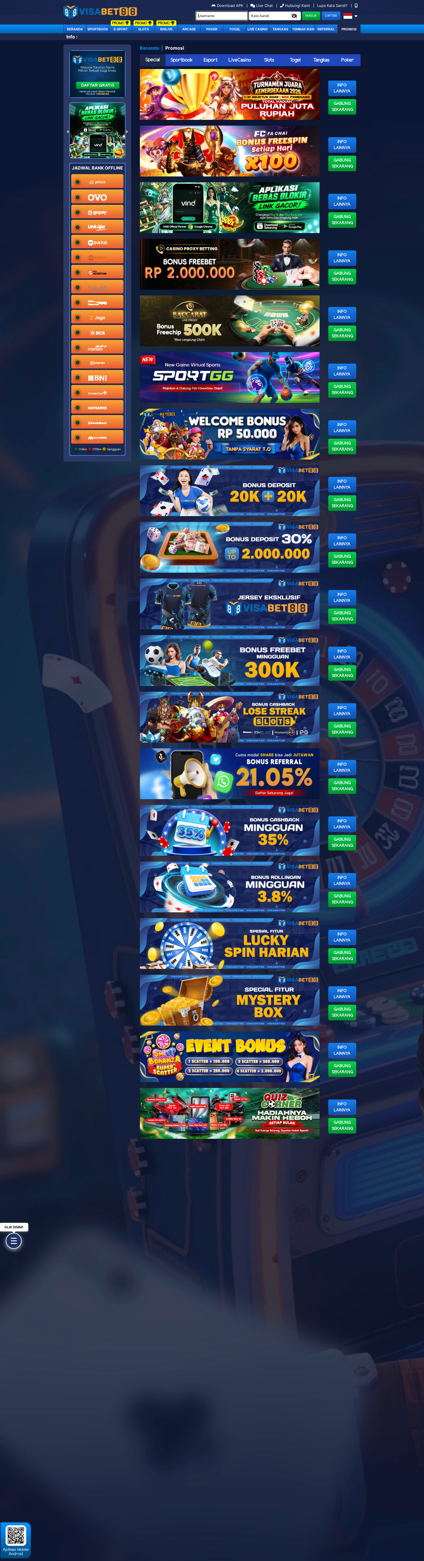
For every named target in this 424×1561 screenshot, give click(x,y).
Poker (211, 29)
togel (235, 29)
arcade (189, 29)
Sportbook (97, 29)
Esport (210, 60)
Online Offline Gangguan (99, 449)
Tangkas (280, 29)
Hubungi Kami (297, 5)
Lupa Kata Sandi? (333, 5)
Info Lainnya (342, 88)
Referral (326, 29)
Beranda (75, 29)
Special (152, 60)
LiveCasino (239, 60)
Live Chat (264, 5)
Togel (295, 60)
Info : (72, 37)
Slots (143, 29)
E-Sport (121, 29)
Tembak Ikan (303, 29)
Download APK (230, 5)
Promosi (349, 29)
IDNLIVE (166, 29)
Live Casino (257, 29)
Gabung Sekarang (342, 106)
